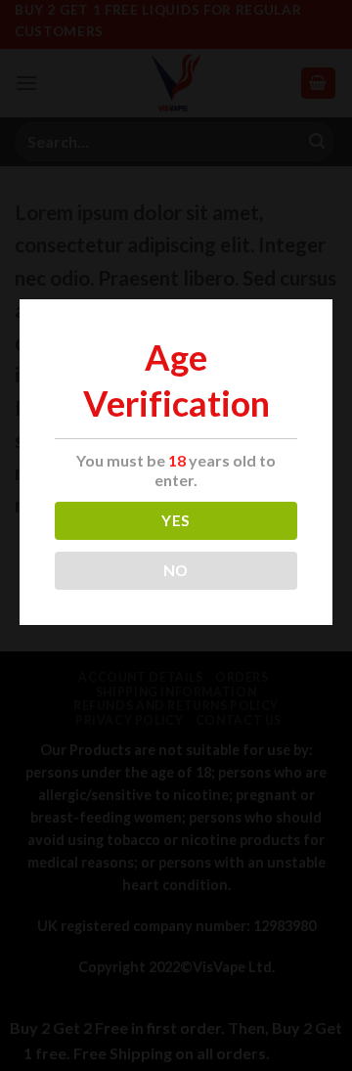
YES (175, 520)
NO (176, 570)
